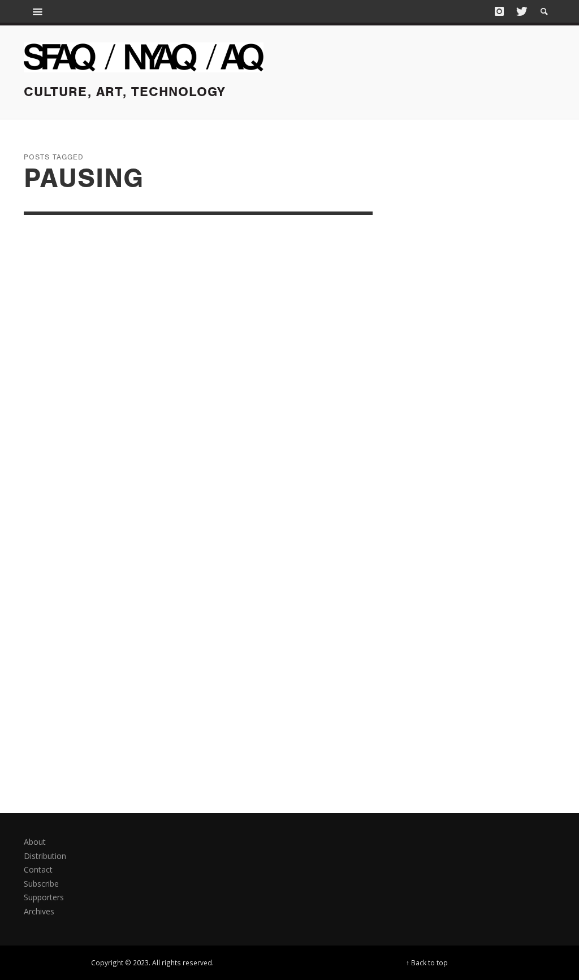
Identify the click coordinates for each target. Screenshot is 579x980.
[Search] (38, 11)
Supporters (44, 897)
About (35, 841)
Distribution (45, 856)
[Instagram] (499, 11)
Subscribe (41, 883)
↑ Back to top (427, 962)
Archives (39, 911)
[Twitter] (521, 11)
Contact (38, 869)
